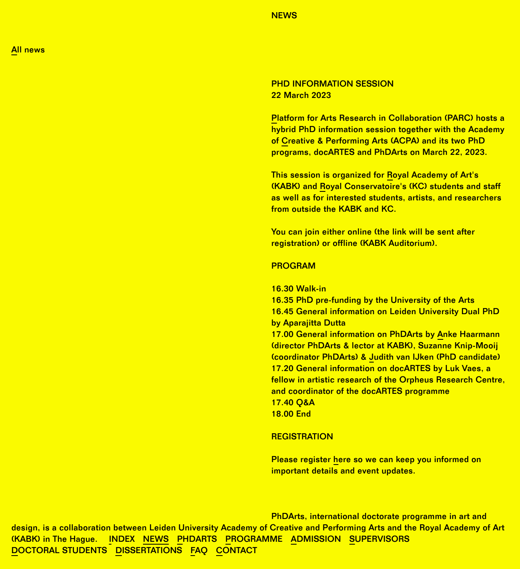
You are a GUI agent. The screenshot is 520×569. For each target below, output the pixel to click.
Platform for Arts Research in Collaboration (356, 119)
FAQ (199, 551)
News (156, 540)
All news (28, 51)
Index (122, 540)
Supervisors (379, 540)
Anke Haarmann (469, 335)
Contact (236, 551)
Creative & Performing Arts (335, 142)
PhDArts (197, 540)
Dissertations (148, 551)
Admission (316, 540)
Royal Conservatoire (360, 187)
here (342, 460)
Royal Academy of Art (429, 176)
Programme (254, 540)
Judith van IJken (401, 358)
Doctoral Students (59, 551)
